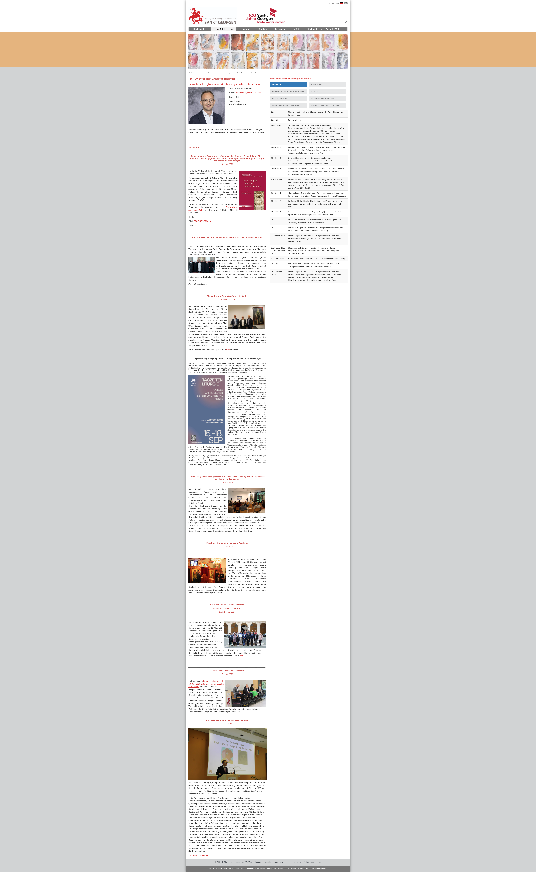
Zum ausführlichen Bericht (200, 855)
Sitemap (297, 862)
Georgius (258, 862)
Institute (246, 29)
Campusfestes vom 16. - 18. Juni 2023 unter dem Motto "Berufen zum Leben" (206, 684)
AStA (296, 29)
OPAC (217, 862)
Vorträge (314, 91)
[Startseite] (212, 16)
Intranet (288, 862)
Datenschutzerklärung (312, 862)
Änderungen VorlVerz (243, 862)
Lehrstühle (220, 73)
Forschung (280, 29)
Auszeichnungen (279, 98)
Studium (263, 29)
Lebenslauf (277, 84)
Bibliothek (312, 29)
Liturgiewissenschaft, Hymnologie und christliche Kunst (244, 73)
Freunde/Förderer (334, 29)
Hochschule (199, 29)
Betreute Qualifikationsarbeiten (285, 105)
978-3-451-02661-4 (202, 221)
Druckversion (334, 3)
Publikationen (317, 84)
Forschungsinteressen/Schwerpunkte (288, 91)
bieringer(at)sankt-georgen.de (249, 93)
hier (228, 350)
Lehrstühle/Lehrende (224, 29)
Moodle (268, 862)
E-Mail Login (227, 862)
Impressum (278, 862)
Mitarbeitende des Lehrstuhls (323, 98)
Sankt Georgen (194, 73)
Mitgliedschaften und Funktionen (325, 105)
